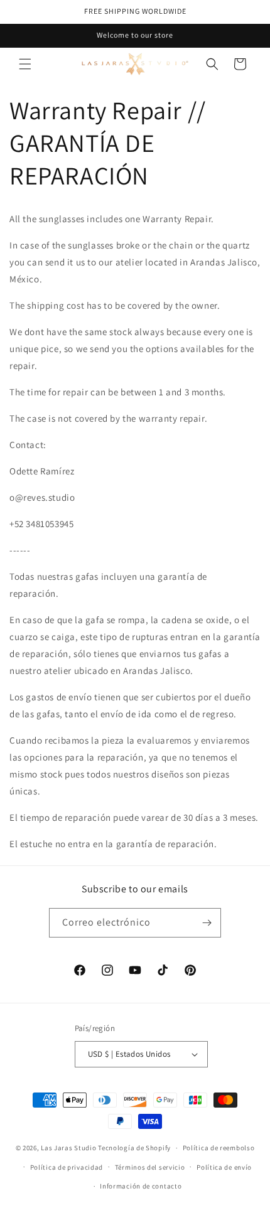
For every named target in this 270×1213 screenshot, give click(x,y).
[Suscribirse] (206, 923)
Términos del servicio (150, 1167)
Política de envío (224, 1167)
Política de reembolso (219, 1147)
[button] (25, 64)
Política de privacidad (66, 1167)
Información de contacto (140, 1186)
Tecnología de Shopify (134, 1147)
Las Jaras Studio (68, 1147)
